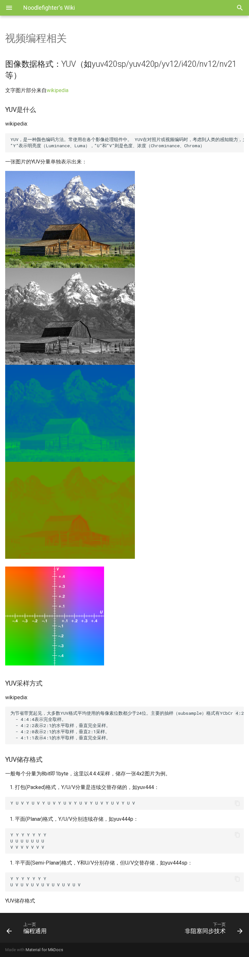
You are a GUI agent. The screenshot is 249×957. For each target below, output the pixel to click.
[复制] (237, 140)
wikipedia (57, 90)
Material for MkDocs (44, 949)
